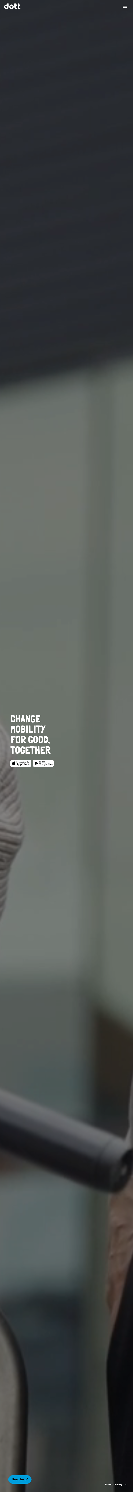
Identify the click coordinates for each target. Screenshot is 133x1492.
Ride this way (113, 1484)
